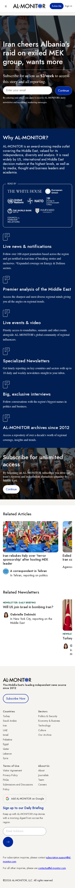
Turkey (6, 716)
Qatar (6, 749)
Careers (42, 784)
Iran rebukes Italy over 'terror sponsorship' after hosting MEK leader (25, 559)
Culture (42, 730)
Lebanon (7, 753)
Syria (5, 758)
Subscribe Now (15, 698)
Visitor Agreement (12, 770)
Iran (5, 725)
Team (41, 780)
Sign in (68, 6)
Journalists (43, 775)
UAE (5, 730)
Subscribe (56, 6)
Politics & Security (47, 716)
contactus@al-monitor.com (52, 868)
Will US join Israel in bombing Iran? (28, 607)
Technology (44, 725)
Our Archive (44, 735)
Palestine (7, 739)
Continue (11, 489)
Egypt (6, 744)
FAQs (6, 780)
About (41, 770)
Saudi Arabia (10, 721)
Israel (5, 735)
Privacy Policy (10, 775)
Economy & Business (49, 721)
